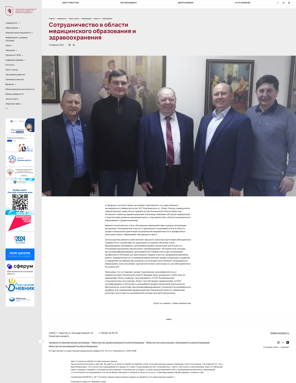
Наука (8, 45)
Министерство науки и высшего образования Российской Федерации (178, 342)
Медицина (10, 50)
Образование (12, 28)
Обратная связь (13, 103)
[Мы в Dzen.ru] (287, 342)
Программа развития (15, 74)
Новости (97, 19)
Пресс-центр (12, 69)
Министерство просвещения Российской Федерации (73, 346)
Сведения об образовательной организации (69, 342)
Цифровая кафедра (15, 60)
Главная (52, 19)
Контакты (10, 65)
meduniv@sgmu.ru (279, 333)
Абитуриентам (70, 2)
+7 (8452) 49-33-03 (108, 333)
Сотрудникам (242, 2)
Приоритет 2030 (13, 55)
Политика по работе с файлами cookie (88, 381)
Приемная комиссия (15, 79)
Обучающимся (128, 2)
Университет (12, 23)
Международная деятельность (20, 89)
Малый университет (15, 94)
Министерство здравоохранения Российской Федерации (118, 342)
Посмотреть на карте (59, 336)
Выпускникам (185, 2)
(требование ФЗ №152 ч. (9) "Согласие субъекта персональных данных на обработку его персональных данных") (123, 377)
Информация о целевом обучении (16, 39)
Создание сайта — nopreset (276, 347)
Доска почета (12, 99)
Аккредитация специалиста (19, 32)
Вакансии (10, 84)
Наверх (169, 319)
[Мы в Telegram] (283, 342)
